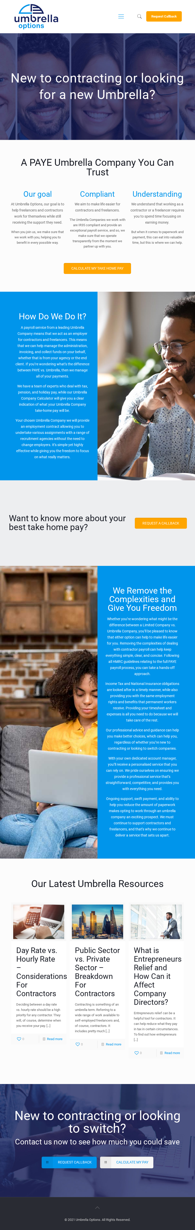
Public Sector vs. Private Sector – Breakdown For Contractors (97, 972)
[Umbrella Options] (36, 16)
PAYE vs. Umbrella (46, 370)
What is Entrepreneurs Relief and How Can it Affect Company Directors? (158, 976)
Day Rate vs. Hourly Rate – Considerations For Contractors (41, 972)
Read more (54, 1039)
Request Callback (164, 16)
